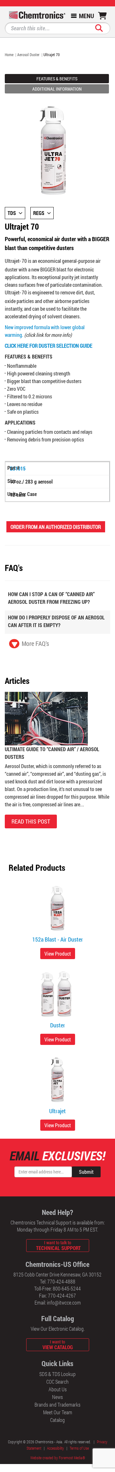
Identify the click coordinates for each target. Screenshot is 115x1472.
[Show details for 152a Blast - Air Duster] (57, 908)
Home (9, 54)
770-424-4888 (61, 1281)
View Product (57, 953)
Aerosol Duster (28, 54)
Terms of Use (79, 1448)
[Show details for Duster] (57, 994)
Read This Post (31, 821)
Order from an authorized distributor (56, 526)
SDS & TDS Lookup (57, 1374)
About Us (58, 1389)
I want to (57, 1344)
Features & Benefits (56, 79)
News (57, 1397)
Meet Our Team (57, 1412)
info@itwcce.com (64, 1302)
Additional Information (57, 89)
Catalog (57, 1420)
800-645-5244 (67, 1288)
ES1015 (18, 468)
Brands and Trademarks (57, 1404)
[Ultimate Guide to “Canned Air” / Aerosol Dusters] (46, 717)
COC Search (57, 1381)
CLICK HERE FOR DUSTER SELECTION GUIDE (48, 345)
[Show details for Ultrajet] (57, 1080)
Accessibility (55, 1448)
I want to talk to (58, 1245)
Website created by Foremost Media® (57, 1457)
